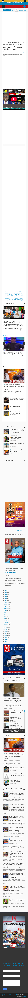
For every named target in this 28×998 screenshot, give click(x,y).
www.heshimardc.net (11, 572)
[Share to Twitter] (21, 350)
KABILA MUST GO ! (14, 53)
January (6, 624)
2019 (6, 629)
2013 (6, 641)
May (5, 616)
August (5, 610)
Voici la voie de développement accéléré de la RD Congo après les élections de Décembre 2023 (12, 700)
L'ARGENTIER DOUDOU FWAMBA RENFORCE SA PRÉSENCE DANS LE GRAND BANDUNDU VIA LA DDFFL (16, 806)
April (5, 618)
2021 (6, 600)
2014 (6, 639)
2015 (6, 637)
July (5, 612)
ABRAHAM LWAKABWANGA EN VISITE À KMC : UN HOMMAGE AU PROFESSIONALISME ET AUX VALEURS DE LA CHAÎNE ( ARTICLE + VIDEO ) (14, 354)
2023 (6, 596)
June (5, 614)
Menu (3, 1)
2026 (6, 590)
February (6, 622)
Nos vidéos (20, 54)
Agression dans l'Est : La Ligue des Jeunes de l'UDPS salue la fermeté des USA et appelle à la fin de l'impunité (13, 865)
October (6, 606)
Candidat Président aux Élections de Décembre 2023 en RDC (16, 719)
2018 (6, 631)
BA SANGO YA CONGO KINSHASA (14, 2)
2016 (6, 635)
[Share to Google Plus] (23, 350)
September (6, 608)
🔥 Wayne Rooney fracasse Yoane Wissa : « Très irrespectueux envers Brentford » (17, 439)
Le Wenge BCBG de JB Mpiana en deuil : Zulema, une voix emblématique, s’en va (17, 406)
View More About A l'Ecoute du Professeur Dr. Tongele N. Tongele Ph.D (14, 731)
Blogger (24, 996)
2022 (6, 598)
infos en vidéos (7, 53)
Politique (4, 55)
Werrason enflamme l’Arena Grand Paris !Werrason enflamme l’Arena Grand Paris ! (16, 413)
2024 (6, 594)
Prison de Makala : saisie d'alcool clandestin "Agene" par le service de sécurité (17, 775)
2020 (6, 627)
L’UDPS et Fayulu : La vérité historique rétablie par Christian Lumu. (16, 853)
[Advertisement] (14, 27)
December (6, 602)
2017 (6, 633)
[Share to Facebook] (19, 350)
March (5, 620)
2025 (6, 592)
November (6, 604)
